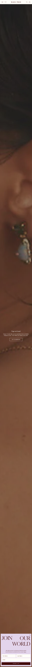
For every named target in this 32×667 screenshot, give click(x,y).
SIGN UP (16, 663)
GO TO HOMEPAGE (16, 339)
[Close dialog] (30, 635)
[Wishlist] (5, 2)
